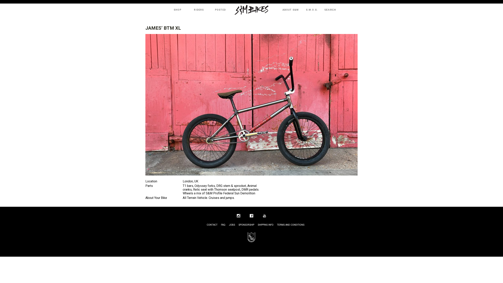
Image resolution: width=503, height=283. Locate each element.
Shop (177, 9)
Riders (199, 9)
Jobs (232, 224)
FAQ (223, 224)
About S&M (290, 9)
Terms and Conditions (290, 224)
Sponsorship (246, 224)
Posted (220, 9)
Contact (212, 224)
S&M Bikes (251, 10)
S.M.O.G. (312, 9)
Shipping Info (266, 224)
